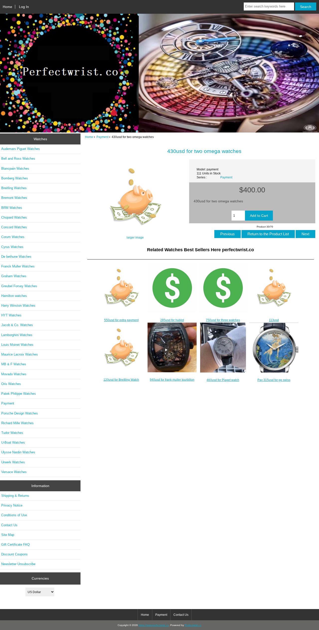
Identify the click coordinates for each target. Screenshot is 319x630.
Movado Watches (13, 374)
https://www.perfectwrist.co (154, 625)
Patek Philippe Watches (18, 393)
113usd (274, 320)
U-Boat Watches (13, 442)
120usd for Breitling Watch (121, 379)
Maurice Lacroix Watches (19, 354)
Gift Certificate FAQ (15, 544)
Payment (102, 136)
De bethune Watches (16, 256)
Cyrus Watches (12, 247)
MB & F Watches (13, 364)
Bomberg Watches (14, 178)
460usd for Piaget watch (223, 379)
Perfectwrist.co (193, 625)
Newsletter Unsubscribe (18, 564)
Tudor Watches (12, 433)
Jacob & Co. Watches (17, 325)
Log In (24, 7)
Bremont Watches (14, 198)
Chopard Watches (14, 217)
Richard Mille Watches (17, 423)
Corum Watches (12, 237)
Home (7, 7)
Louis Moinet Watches (17, 345)
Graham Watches (13, 276)
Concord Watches (14, 227)
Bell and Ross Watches (18, 158)
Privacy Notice (11, 505)
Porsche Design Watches (19, 413)
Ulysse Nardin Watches (18, 452)
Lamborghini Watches (16, 335)
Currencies (40, 578)
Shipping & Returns (15, 496)
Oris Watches (11, 384)
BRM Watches (11, 208)
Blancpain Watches (15, 168)
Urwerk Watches (13, 462)
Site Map (7, 535)
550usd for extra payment (121, 320)
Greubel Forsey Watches (19, 286)
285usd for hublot (172, 320)
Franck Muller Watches (18, 266)
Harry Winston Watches (18, 305)
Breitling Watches (14, 188)
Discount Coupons (14, 554)
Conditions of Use (14, 515)
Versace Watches (14, 472)
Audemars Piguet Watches (20, 149)
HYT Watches (11, 315)
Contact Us (9, 525)
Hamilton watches (14, 296)
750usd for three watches (223, 320)
